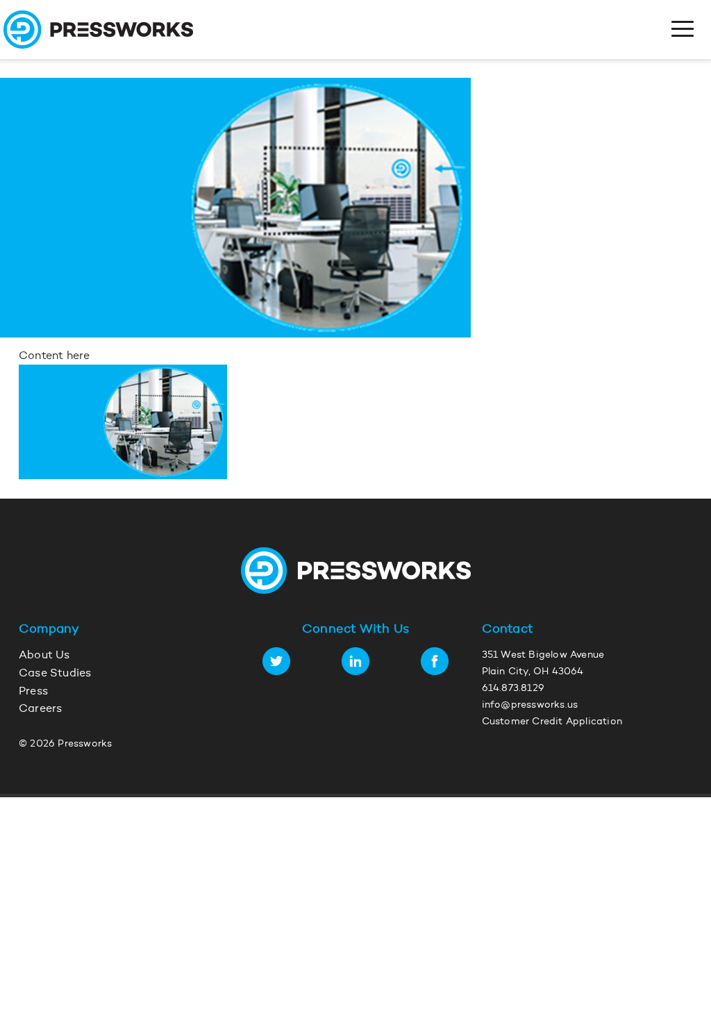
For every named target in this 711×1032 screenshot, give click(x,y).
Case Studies (55, 673)
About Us (44, 655)
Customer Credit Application (552, 722)
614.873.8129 (513, 689)
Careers (40, 709)
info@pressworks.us (530, 705)
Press (33, 691)
